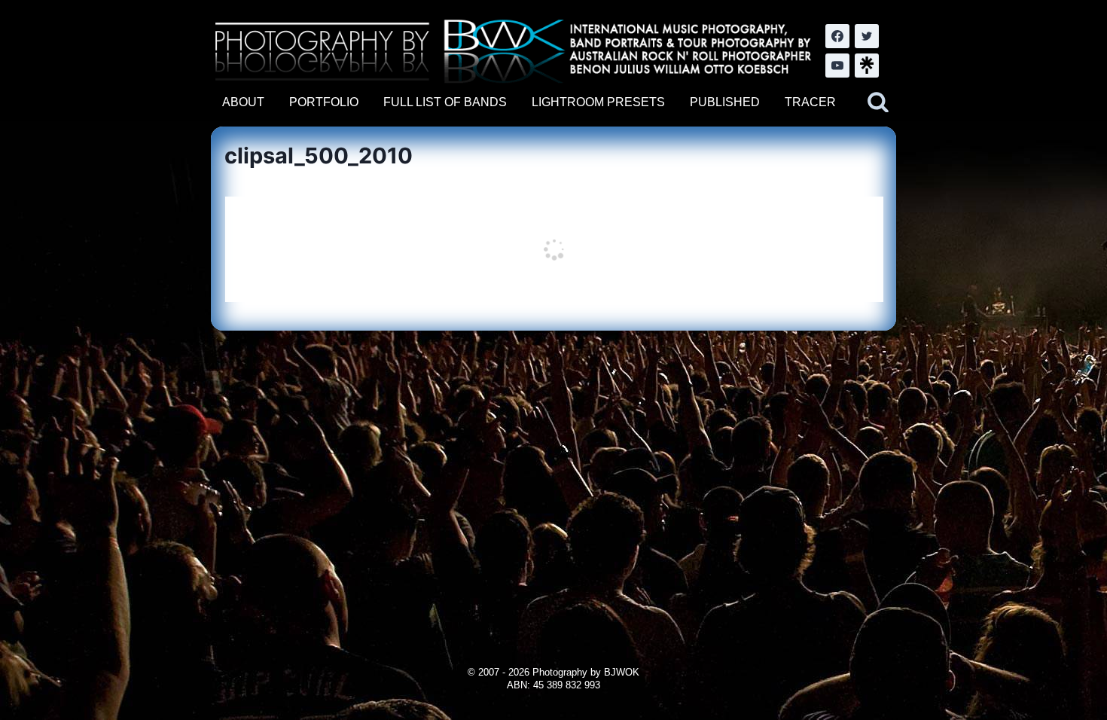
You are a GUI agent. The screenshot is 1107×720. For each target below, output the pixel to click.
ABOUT (243, 102)
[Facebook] (837, 36)
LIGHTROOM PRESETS (598, 102)
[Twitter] (867, 36)
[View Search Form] (878, 102)
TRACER (810, 102)
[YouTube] (837, 65)
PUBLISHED (725, 102)
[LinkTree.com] (867, 65)
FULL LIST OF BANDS (445, 102)
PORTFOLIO (323, 102)
